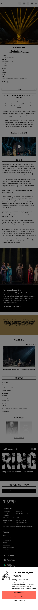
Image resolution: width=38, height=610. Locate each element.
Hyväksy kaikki (19, 593)
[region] (19, 588)
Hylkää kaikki (19, 596)
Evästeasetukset (19, 600)
